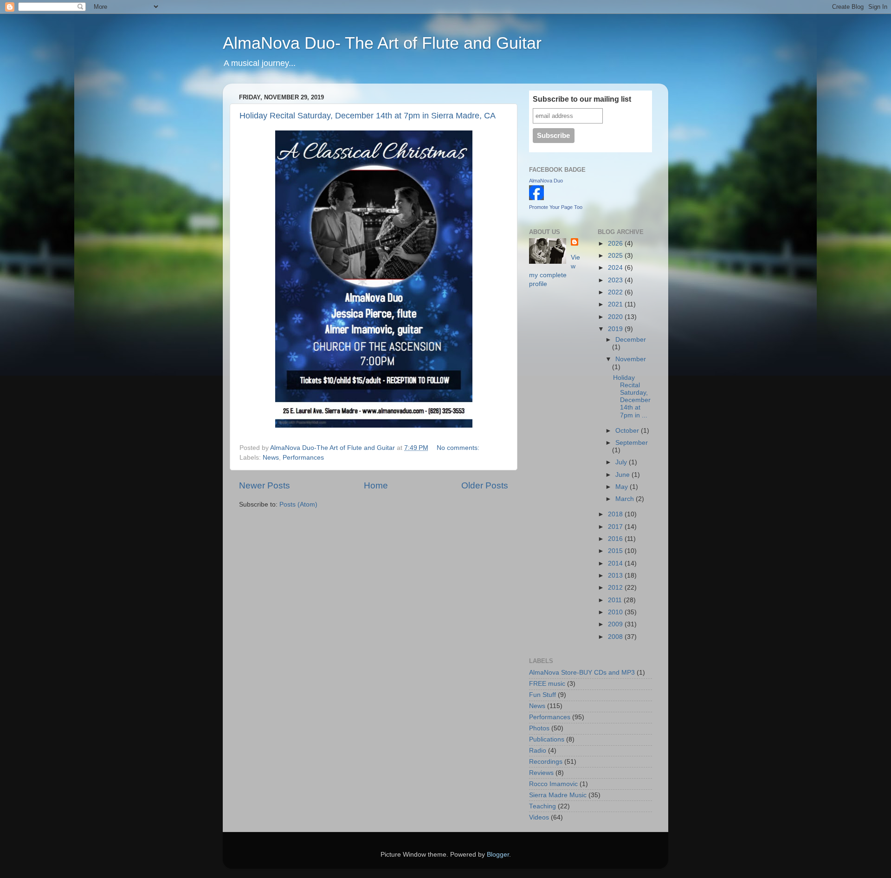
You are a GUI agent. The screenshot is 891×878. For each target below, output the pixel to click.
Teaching (542, 806)
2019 (616, 328)
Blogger (498, 854)
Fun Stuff (542, 694)
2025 (616, 255)
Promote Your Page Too (555, 207)
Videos (539, 817)
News (271, 457)
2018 (616, 514)
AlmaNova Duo (546, 180)
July (622, 462)
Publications (546, 739)
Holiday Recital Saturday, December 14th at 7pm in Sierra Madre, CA (367, 115)
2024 (616, 267)
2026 (616, 243)
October (628, 430)
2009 (616, 624)
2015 (616, 550)
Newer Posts (264, 485)
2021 (616, 304)
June (623, 474)
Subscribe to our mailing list (582, 99)
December (630, 339)
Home (376, 485)
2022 (616, 292)
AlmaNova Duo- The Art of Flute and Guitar (382, 42)
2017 (616, 526)
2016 (616, 538)
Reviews (541, 772)
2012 (616, 587)
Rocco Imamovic (553, 783)
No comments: (459, 447)
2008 (616, 636)
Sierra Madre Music (558, 795)
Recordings (545, 761)
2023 (616, 280)
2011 (616, 600)
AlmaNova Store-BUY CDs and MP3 (582, 672)
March (625, 498)
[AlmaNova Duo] (536, 198)
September (631, 442)
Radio (537, 750)
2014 (616, 563)
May (622, 486)
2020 (616, 316)
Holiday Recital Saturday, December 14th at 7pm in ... (632, 396)
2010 (616, 612)
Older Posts (484, 485)
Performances (303, 457)
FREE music (547, 683)
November (630, 359)
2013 (616, 575)
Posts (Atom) (298, 504)
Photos (539, 728)
